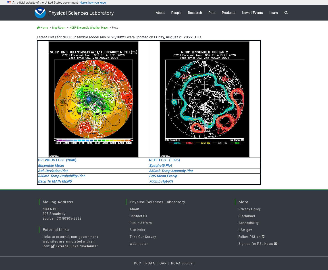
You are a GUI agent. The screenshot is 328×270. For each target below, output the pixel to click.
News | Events (252, 13)
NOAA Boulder (182, 263)
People (176, 13)
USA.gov (245, 230)
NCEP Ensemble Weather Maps (89, 27)
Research (195, 13)
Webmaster (139, 243)
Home (44, 27)
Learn (274, 13)
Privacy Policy (250, 209)
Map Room (58, 27)
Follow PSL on (250, 237)
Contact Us (138, 216)
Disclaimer (247, 216)
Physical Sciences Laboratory (81, 13)
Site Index (138, 230)
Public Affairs (141, 223)
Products (228, 13)
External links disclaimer (76, 246)
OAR (163, 263)
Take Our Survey (143, 237)
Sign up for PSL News (256, 243)
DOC (137, 263)
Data (212, 13)
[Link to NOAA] (41, 12)
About (160, 13)
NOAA (150, 263)
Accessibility (249, 223)
